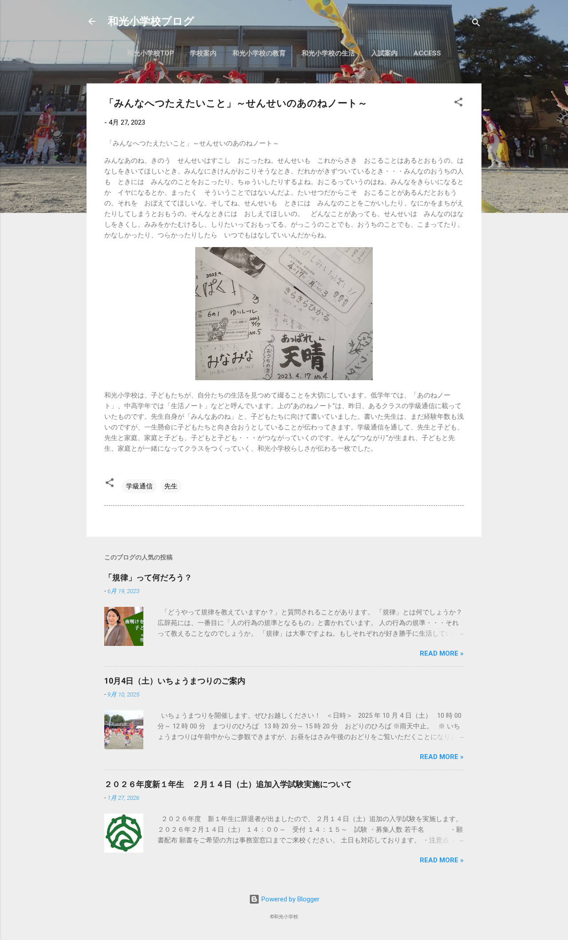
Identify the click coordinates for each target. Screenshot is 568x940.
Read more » (442, 653)
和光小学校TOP (150, 53)
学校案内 (203, 53)
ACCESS (427, 53)
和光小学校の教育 (259, 53)
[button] (458, 103)
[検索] (476, 24)
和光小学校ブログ (151, 21)
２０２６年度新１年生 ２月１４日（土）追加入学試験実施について (228, 784)
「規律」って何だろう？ (148, 577)
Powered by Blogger (290, 899)
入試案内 (384, 53)
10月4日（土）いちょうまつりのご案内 (174, 680)
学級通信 (139, 486)
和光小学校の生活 (328, 53)
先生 (171, 486)
